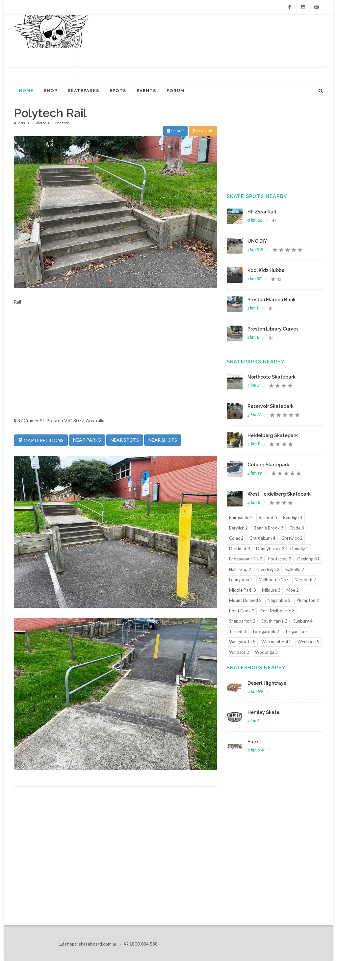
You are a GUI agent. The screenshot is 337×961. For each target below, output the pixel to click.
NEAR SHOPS (162, 440)
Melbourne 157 (274, 579)
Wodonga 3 (266, 652)
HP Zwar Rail (261, 211)
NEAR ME (204, 131)
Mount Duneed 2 (245, 600)
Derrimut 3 (239, 548)
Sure (252, 741)
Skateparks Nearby (256, 362)
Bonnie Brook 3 (268, 527)
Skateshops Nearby (256, 668)
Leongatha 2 (241, 579)
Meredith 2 (305, 579)
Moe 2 (292, 590)
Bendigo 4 (292, 517)
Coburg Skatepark (268, 464)
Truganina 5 (296, 631)
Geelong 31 (308, 558)
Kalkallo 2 (294, 569)
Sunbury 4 (303, 621)
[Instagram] (303, 7)
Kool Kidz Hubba (266, 270)
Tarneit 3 (237, 631)
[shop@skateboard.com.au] (316, 7)
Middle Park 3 (242, 590)
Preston (62, 122)
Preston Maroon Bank (271, 299)
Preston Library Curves (272, 329)
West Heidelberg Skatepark (279, 494)
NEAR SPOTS (125, 440)
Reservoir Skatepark (270, 406)
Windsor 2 (239, 652)
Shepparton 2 (242, 621)
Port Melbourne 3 (277, 610)
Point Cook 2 (241, 610)
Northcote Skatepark (271, 377)
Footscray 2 (279, 558)
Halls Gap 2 (240, 569)
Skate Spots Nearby (257, 196)
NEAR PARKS (87, 440)
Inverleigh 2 (268, 569)
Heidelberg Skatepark (272, 435)
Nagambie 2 (279, 600)
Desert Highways (266, 683)
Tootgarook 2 (265, 631)
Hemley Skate (263, 712)
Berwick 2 (238, 527)
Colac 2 (236, 538)
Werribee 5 (308, 641)
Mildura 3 (271, 590)
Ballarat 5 (268, 517)
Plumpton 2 (308, 600)
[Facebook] (289, 7)
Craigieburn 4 (262, 538)
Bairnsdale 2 (241, 517)
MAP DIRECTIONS (43, 440)
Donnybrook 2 (270, 548)
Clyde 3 (296, 527)
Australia (22, 122)
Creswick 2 (291, 538)
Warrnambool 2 (276, 641)
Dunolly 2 (299, 548)
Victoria (42, 122)
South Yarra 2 (274, 621)
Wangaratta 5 (242, 641)
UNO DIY (257, 241)
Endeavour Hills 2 (245, 558)
